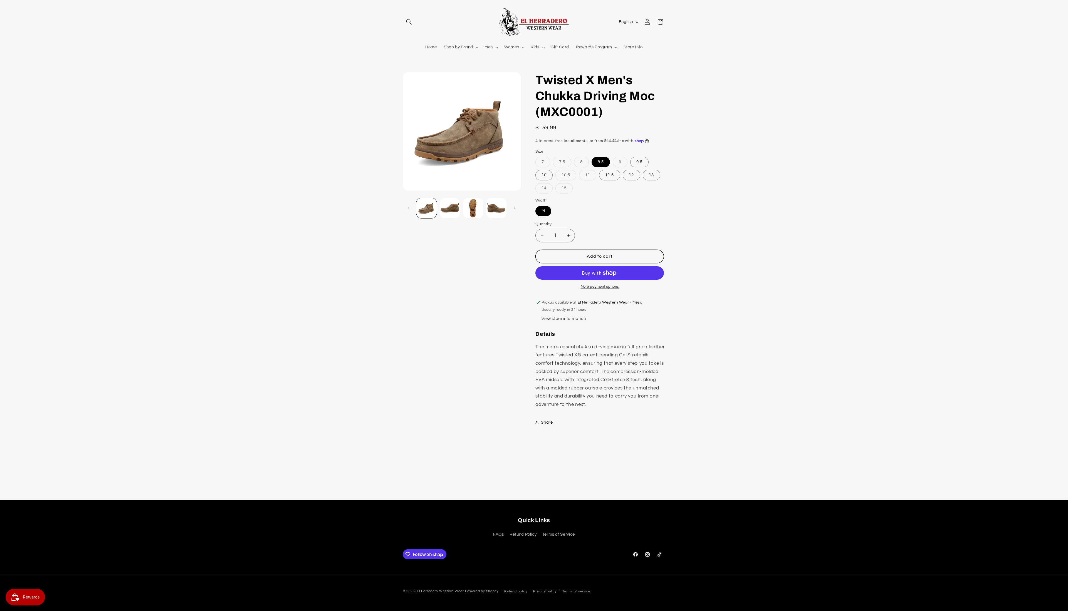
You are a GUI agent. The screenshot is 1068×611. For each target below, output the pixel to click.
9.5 (639, 162)
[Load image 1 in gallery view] (426, 208)
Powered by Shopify (482, 591)
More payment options (600, 287)
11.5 (609, 175)
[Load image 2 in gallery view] (450, 208)
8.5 (601, 162)
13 (651, 175)
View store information (564, 319)
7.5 (565, 163)
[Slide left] (409, 208)
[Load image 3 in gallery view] (473, 208)
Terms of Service (558, 535)
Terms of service (576, 591)
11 (590, 176)
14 (547, 189)
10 (544, 175)
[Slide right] (515, 208)
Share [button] (547, 422)
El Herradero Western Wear (440, 591)
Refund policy (516, 591)
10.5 (569, 176)
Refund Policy (523, 535)
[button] (409, 22)
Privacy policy (545, 591)
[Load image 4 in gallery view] (496, 208)
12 (631, 175)
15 (567, 189)
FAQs (498, 535)
